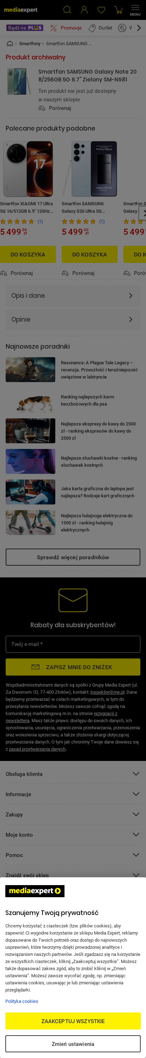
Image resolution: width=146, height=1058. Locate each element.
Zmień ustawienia (73, 1043)
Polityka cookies (21, 1001)
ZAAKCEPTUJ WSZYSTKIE (73, 1021)
